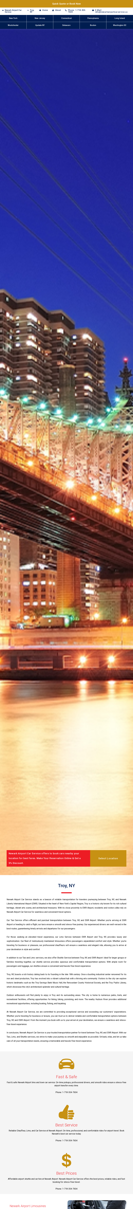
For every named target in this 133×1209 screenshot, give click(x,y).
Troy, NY (32, 11)
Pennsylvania (93, 18)
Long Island (120, 18)
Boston (93, 25)
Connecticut (66, 18)
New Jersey (40, 18)
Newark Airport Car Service (13, 11)
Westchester (13, 25)
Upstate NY (40, 25)
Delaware (66, 25)
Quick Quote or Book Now (66, 3)
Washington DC (119, 25)
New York (13, 18)
